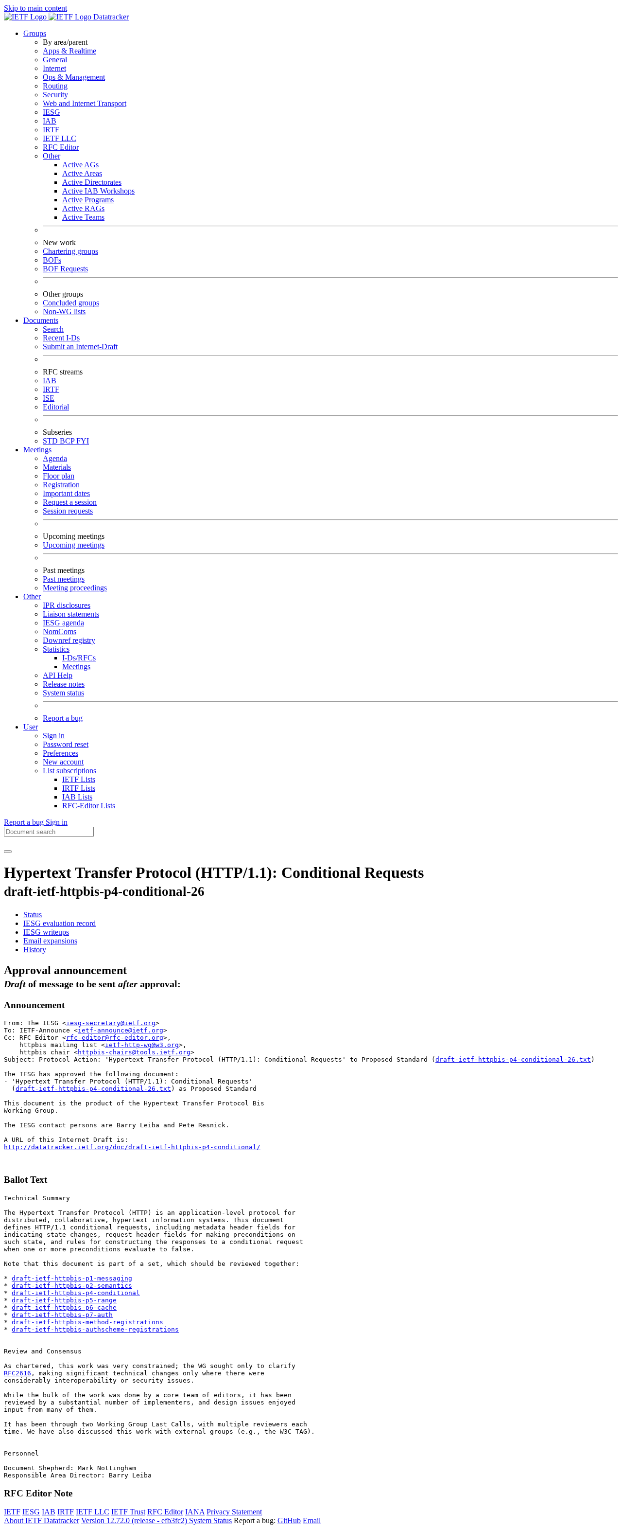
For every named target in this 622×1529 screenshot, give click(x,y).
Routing (55, 86)
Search (53, 329)
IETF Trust (128, 1512)
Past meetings (64, 579)
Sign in (54, 735)
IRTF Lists (78, 788)
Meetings (76, 666)
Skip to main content (35, 8)
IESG (51, 112)
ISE (48, 398)
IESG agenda (63, 623)
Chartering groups (70, 251)
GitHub (289, 1520)
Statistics (56, 649)
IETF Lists (78, 779)
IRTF (51, 129)
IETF (12, 1512)
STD (51, 441)
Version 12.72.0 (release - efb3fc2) (135, 1520)
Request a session (70, 502)
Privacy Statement (234, 1512)
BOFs (52, 260)
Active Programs (88, 200)
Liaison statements (71, 614)
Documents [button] (40, 320)
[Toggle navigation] (8, 851)
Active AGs (80, 164)
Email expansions (50, 941)
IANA (195, 1512)
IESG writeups (46, 932)
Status (32, 914)
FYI (82, 441)
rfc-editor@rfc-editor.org (114, 1037)
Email (312, 1520)
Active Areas (82, 173)
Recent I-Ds (61, 338)
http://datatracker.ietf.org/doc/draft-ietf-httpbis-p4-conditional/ (132, 1147)
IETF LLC (59, 138)
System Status (210, 1520)
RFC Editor (61, 147)
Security (55, 94)
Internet (54, 68)
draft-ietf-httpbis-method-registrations (87, 1322)
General (55, 59)
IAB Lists (77, 797)
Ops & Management (74, 77)
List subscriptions (69, 770)
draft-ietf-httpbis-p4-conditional (76, 1293)
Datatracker (110, 17)
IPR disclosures (66, 605)
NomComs (59, 631)
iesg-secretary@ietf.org (111, 1023)
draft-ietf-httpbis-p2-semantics (72, 1285)
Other (51, 156)
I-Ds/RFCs (79, 658)
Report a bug (63, 718)
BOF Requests (65, 269)
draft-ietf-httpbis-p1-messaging (72, 1278)
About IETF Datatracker (41, 1520)
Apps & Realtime (69, 51)
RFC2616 (17, 1373)
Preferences (60, 753)
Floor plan (58, 476)
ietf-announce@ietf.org (120, 1030)
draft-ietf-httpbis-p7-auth (62, 1314)
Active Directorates (91, 182)
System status (63, 693)
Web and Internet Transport (84, 103)
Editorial (56, 407)
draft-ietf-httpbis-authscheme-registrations (95, 1329)
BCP (68, 441)
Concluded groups (71, 303)
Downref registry (69, 640)
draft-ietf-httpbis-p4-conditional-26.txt (513, 1059)
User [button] (30, 727)
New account (63, 762)
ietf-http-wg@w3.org (142, 1045)
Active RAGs (83, 208)
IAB (49, 121)
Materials (57, 467)
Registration (61, 484)
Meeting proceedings (75, 588)
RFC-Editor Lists (88, 805)
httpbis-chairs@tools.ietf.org (134, 1052)
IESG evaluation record (59, 923)
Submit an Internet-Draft (80, 346)
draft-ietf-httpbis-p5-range (64, 1300)
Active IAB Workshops (98, 191)
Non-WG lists (64, 311)
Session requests (68, 511)
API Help (57, 675)
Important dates (66, 493)
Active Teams (83, 217)
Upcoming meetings (73, 545)
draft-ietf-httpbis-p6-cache (64, 1307)
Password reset (65, 744)
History (34, 949)
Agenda (55, 458)
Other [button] (32, 596)
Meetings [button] (37, 449)
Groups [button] (34, 33)
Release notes (64, 684)
